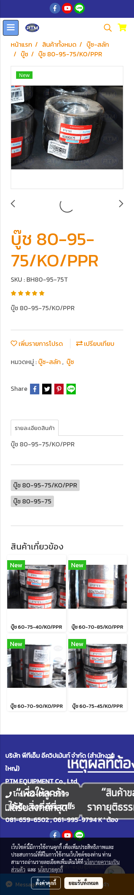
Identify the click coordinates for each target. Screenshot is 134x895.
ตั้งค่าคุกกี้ (46, 883)
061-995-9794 (75, 819)
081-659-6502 (27, 819)
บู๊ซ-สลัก (50, 362)
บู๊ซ (70, 362)
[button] (105, 28)
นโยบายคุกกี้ (50, 869)
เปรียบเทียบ (98, 343)
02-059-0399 (48, 794)
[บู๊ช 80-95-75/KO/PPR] (67, 127)
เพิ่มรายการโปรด (40, 343)
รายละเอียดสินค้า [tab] (35, 428)
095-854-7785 (53, 807)
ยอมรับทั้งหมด (84, 883)
